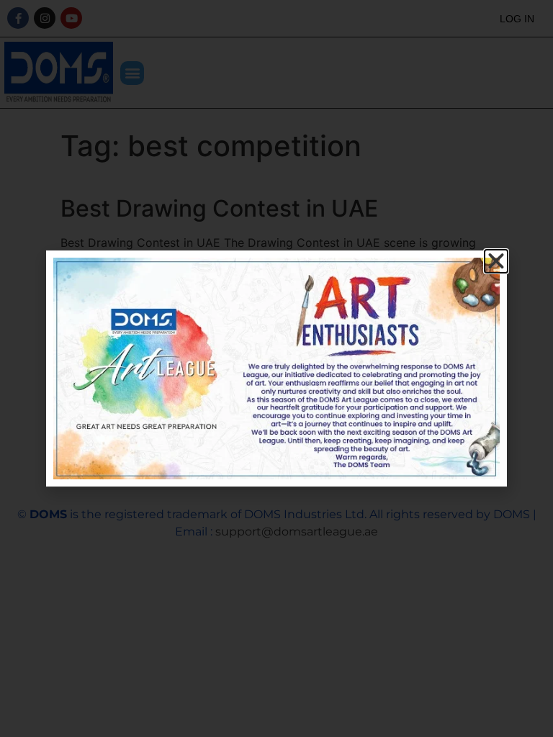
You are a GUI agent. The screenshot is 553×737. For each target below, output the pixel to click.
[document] (276, 368)
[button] (496, 261)
